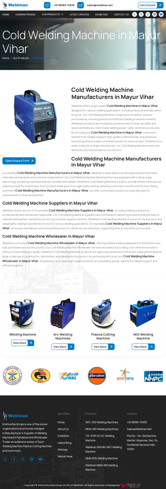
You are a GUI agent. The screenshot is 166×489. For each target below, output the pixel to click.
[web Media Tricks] (131, 485)
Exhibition (101, 14)
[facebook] (141, 14)
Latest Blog (64, 443)
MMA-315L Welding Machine (101, 458)
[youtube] (161, 14)
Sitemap (63, 449)
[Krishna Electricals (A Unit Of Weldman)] (15, 5)
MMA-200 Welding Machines (102, 429)
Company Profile (26, 14)
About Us (63, 429)
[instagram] (147, 14)
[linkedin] (154, 14)
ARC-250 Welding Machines (101, 422)
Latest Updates (79, 14)
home (5, 58)
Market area (65, 456)
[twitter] (134, 14)
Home (5, 14)
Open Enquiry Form (17, 160)
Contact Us (121, 14)
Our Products (51, 14)
